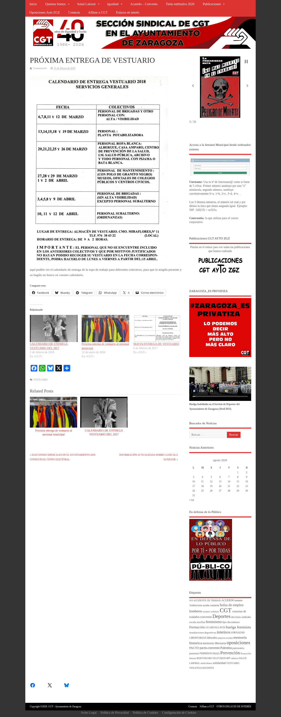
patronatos (238, 648)
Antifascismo (195, 605)
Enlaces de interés (127, 12)
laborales (212, 637)
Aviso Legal (88, 712)
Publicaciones (212, 4)
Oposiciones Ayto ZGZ (44, 12)
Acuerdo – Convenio (144, 4)
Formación (197, 627)
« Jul (191, 500)
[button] (193, 86)
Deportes (221, 616)
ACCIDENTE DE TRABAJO (207, 600)
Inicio (33, 4)
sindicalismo (206, 663)
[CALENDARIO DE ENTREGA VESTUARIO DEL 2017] (53, 328)
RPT (228, 658)
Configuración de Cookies (179, 712)
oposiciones (238, 642)
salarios (234, 658)
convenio (206, 616)
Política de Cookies (145, 712)
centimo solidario (211, 611)
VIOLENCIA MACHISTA (201, 668)
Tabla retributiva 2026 (180, 4)
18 (202, 486)
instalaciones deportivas (202, 632)
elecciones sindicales (241, 617)
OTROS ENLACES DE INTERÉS (234, 706)
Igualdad (112, 4)
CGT (226, 610)
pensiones (194, 653)
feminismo (214, 622)
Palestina (226, 648)
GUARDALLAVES (215, 627)
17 (193, 486)
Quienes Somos (55, 4)
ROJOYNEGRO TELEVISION (211, 658)
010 (191, 600)
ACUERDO (228, 600)
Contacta (74, 12)
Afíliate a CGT (98, 12)
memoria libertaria (214, 643)
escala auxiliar (197, 622)
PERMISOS (206, 653)
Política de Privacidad (115, 712)
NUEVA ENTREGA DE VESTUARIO (156, 344)
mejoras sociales (225, 638)
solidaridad (219, 663)
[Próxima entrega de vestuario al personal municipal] (105, 328)
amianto (239, 600)
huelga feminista (238, 627)
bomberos (195, 611)
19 (211, 486)
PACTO (194, 648)
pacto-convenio (210, 648)
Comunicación (40, 68)
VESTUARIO (41, 379)
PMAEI (216, 653)
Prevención (230, 652)
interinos (223, 632)
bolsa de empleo (232, 605)
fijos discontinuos (231, 622)
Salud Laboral (86, 4)
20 (220, 486)
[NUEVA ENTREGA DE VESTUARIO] (157, 328)
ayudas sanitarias (211, 605)
